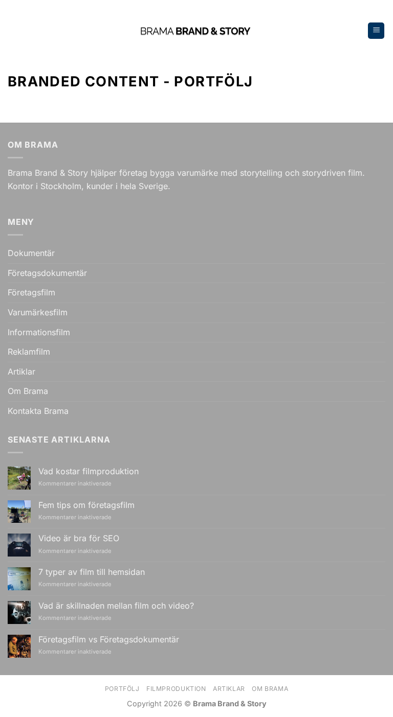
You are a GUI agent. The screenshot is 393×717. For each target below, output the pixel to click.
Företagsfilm (31, 292)
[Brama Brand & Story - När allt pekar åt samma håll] (196, 31)
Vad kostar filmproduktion (88, 471)
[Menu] (376, 30)
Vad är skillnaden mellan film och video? (116, 606)
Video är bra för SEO (78, 538)
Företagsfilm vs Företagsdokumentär (108, 639)
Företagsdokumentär (47, 273)
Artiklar (21, 371)
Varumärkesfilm (38, 312)
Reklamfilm (29, 351)
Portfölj (122, 688)
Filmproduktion (176, 688)
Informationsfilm (39, 332)
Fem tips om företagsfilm (86, 505)
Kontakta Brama (38, 411)
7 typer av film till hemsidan (91, 572)
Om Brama (28, 391)
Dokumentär (31, 253)
